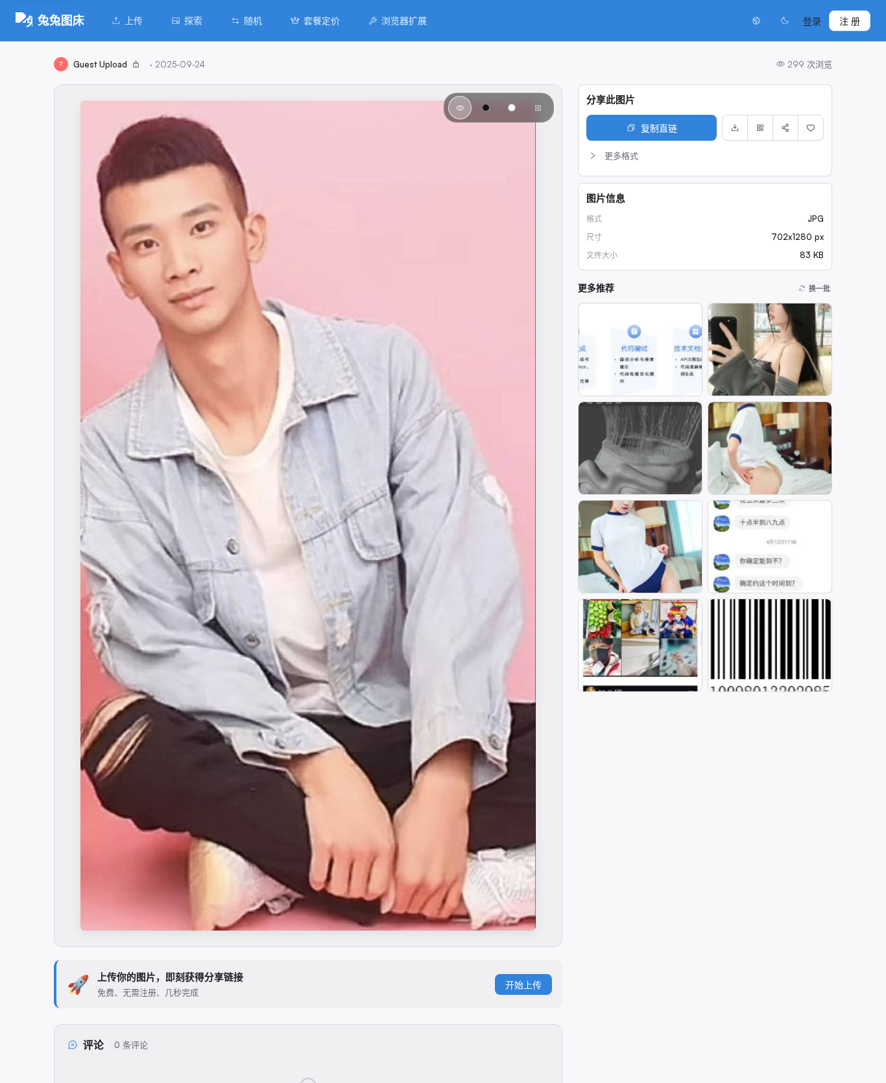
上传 (134, 20)
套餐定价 (322, 20)
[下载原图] (735, 128)
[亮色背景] (511, 107)
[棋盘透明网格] (537, 107)
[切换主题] (784, 20)
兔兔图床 (61, 20)
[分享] (785, 128)
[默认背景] (460, 107)
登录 (812, 21)
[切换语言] (756, 20)
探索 (193, 20)
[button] (705, 155)
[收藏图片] (811, 128)
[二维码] (760, 128)
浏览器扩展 (404, 20)
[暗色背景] (485, 107)
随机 (253, 20)
